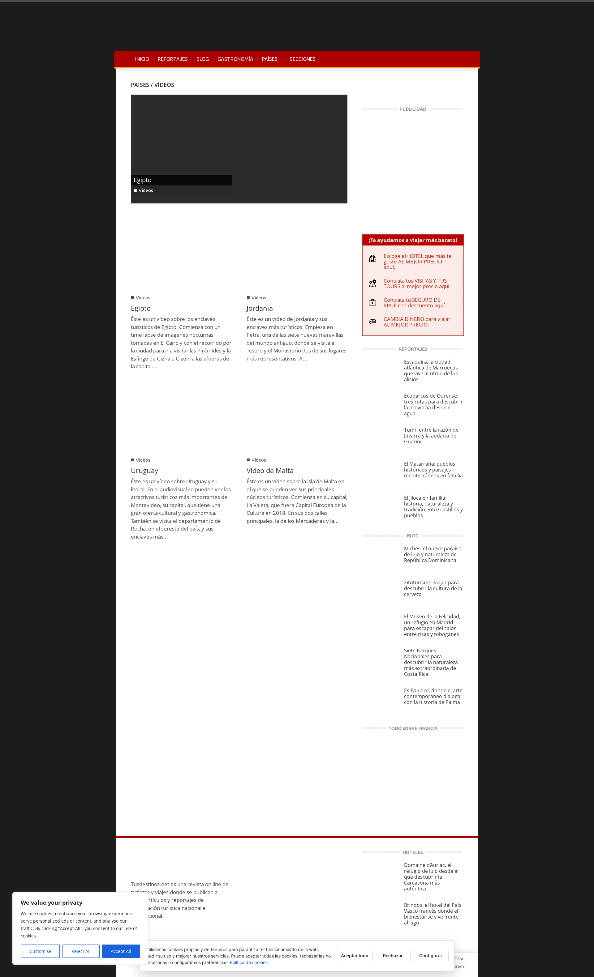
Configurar (430, 955)
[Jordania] (297, 254)
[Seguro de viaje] (412, 170)
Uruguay (144, 470)
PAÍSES (268, 62)
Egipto (143, 180)
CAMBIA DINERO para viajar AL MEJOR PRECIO (417, 321)
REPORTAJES (173, 59)
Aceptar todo (354, 955)
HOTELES (412, 852)
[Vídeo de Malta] (297, 416)
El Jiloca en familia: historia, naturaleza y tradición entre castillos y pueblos (433, 506)
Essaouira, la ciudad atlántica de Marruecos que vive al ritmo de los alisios (431, 370)
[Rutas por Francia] (412, 780)
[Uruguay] (181, 416)
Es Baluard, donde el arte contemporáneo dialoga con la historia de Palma (433, 696)
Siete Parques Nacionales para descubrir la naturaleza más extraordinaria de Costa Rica (431, 662)
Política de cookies (249, 962)
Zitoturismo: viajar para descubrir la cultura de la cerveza (433, 588)
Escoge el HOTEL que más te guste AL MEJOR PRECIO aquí (418, 261)
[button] (457, 59)
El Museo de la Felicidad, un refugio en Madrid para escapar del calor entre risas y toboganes (432, 625)
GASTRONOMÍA (235, 59)
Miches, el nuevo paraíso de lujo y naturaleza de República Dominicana (433, 554)
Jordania (260, 308)
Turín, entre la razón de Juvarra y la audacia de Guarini (431, 435)
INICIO (142, 59)
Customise (40, 951)
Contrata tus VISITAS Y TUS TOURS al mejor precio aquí (416, 283)
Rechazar (393, 955)
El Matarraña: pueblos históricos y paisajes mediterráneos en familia (433, 469)
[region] (80, 928)
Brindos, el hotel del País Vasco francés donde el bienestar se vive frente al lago (432, 914)
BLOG (202, 59)
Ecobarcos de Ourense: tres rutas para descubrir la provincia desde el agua (433, 404)
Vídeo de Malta (270, 470)
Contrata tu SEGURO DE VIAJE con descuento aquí (414, 302)
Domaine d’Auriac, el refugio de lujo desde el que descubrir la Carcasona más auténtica (431, 877)
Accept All (121, 951)
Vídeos (146, 190)
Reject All (81, 951)
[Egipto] (239, 148)
